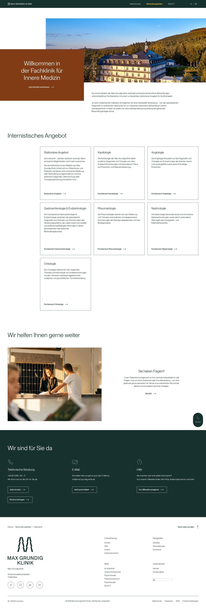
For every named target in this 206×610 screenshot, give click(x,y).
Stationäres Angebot (52, 194)
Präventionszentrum (112, 579)
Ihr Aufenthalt (109, 568)
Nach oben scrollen (186, 527)
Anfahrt (107, 550)
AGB (178, 601)
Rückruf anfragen (17, 500)
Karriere (156, 568)
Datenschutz (157, 601)
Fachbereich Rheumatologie (109, 249)
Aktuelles (156, 543)
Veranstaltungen (159, 546)
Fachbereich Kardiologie (108, 194)
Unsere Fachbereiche (112, 572)
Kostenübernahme (111, 553)
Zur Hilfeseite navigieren (149, 490)
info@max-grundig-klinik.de (83, 479)
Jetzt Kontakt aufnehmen (39, 87)
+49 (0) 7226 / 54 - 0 (16, 475)
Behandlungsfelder (23, 527)
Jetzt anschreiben (81, 490)
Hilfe (106, 546)
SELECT (107, 586)
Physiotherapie (110, 582)
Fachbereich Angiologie (161, 194)
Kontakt (148, 393)
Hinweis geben (158, 572)
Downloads (157, 550)
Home (10, 527)
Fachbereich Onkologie (53, 304)
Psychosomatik (110, 575)
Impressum (169, 601)
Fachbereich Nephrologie (162, 249)
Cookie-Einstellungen (190, 601)
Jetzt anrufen (15, 490)
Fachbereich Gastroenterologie (57, 249)
